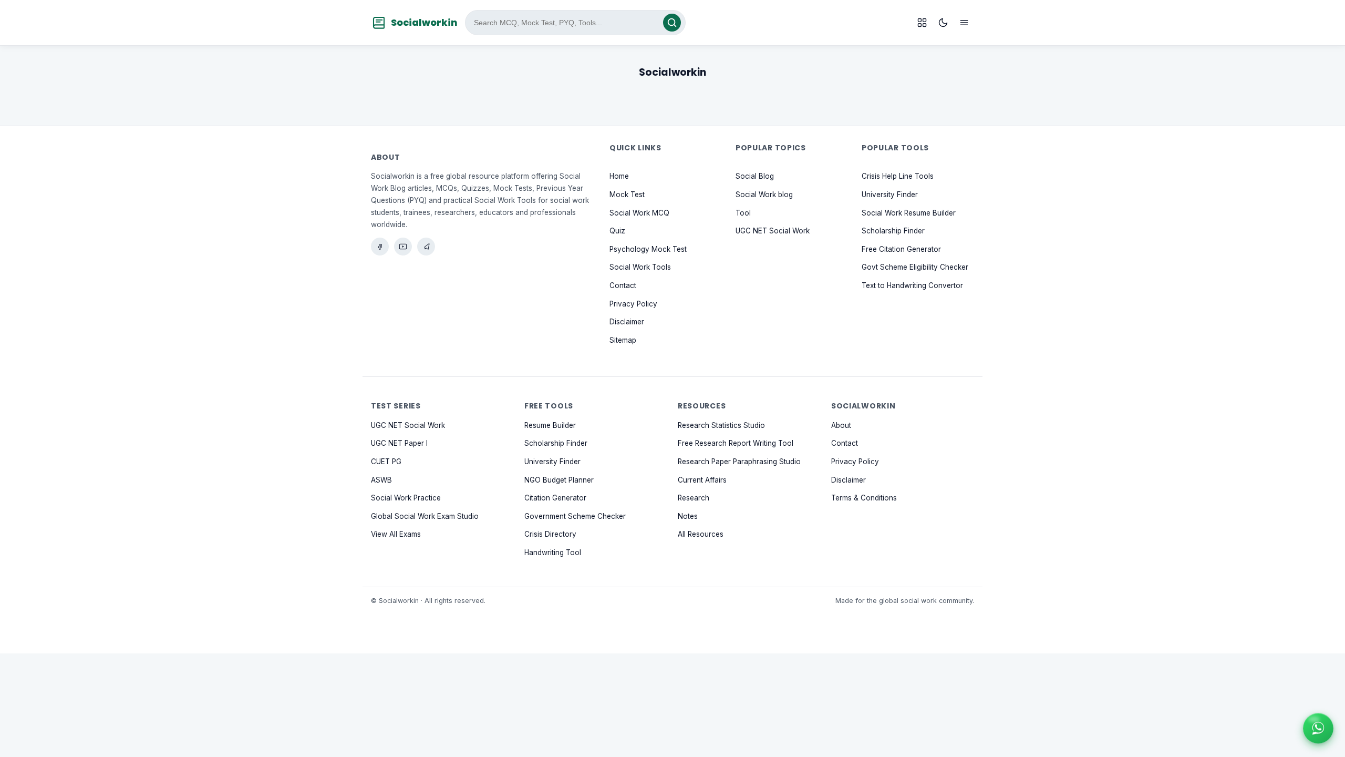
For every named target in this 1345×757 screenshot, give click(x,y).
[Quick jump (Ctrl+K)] (922, 23)
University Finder (890, 194)
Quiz (617, 231)
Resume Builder (550, 425)
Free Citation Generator (901, 249)
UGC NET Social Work (773, 231)
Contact (622, 285)
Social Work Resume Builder (909, 213)
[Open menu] (964, 23)
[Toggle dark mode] (943, 23)
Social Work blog (764, 194)
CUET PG (386, 461)
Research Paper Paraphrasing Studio (739, 461)
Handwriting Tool (552, 552)
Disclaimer (626, 322)
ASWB (381, 480)
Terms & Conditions (864, 498)
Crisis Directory (550, 534)
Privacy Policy (633, 304)
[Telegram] (426, 246)
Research (693, 498)
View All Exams (396, 534)
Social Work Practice (406, 498)
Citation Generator (555, 498)
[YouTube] (403, 246)
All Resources (700, 534)
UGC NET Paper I (399, 443)
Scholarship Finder (893, 231)
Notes (688, 516)
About (841, 425)
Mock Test (627, 194)
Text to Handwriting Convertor (912, 285)
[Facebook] (380, 246)
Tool (743, 213)
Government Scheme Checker (575, 516)
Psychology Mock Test (648, 249)
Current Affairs (702, 480)
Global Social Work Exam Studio (425, 516)
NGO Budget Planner (559, 480)
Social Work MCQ (639, 213)
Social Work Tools (640, 267)
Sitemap (622, 340)
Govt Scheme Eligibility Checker (915, 267)
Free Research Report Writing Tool (735, 443)
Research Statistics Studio (721, 425)
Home (619, 176)
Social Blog (755, 176)
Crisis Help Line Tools (898, 176)
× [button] (1331, 715)
